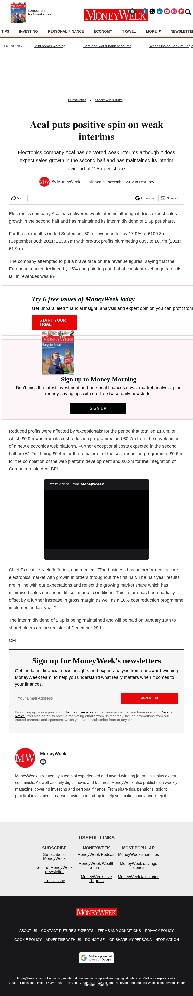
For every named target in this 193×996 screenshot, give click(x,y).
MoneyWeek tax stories (138, 877)
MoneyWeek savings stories (138, 865)
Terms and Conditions (119, 931)
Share (21, 198)
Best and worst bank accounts (107, 46)
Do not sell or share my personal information (132, 940)
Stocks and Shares (109, 100)
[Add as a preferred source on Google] (96, 957)
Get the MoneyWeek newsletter (54, 869)
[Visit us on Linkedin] (160, 11)
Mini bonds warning (49, 46)
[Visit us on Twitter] (152, 11)
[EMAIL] (44, 761)
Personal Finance (66, 31)
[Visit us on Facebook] (145, 11)
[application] (96, 519)
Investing (28, 31)
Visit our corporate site (159, 978)
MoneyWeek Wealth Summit (96, 865)
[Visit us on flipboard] (181, 11)
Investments (77, 100)
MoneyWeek (68, 181)
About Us (28, 931)
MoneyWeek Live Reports (96, 879)
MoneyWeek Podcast (96, 854)
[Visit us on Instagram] (174, 11)
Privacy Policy (159, 931)
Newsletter (174, 198)
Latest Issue (54, 881)
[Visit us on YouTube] (167, 11)
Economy (103, 31)
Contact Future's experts (67, 931)
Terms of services (80, 712)
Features (146, 181)
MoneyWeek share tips (138, 854)
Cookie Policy (28, 940)
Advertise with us (63, 940)
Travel (129, 31)
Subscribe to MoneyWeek (54, 856)
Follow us (147, 198)
